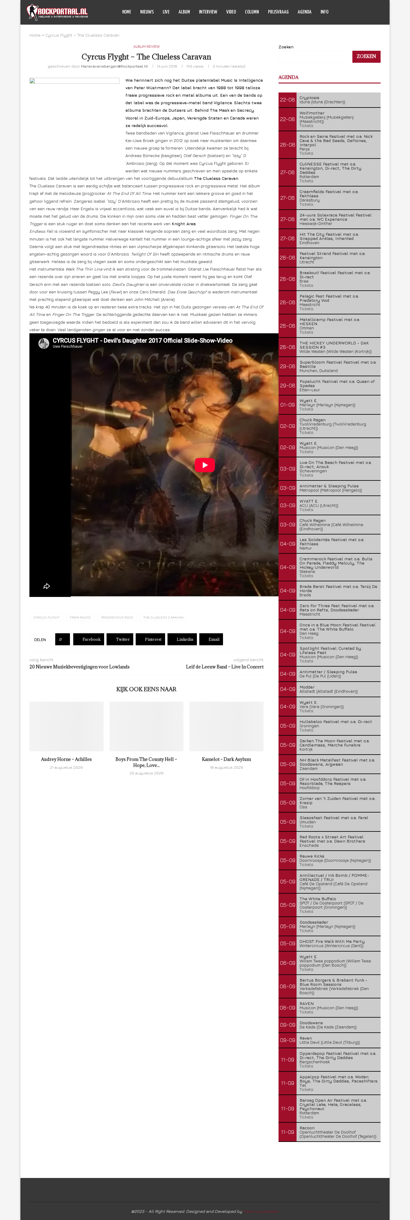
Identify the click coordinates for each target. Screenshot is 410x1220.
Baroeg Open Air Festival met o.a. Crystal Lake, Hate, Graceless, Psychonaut (333, 1104)
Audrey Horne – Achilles (66, 759)
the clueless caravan (163, 617)
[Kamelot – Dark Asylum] (226, 726)
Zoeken (286, 46)
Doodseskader (314, 922)
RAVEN (307, 1003)
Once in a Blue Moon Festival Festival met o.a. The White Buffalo (337, 626)
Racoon (307, 1127)
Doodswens (311, 1022)
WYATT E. (309, 501)
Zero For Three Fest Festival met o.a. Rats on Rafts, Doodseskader (337, 607)
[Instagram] (365, 12)
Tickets (306, 125)
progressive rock (117, 617)
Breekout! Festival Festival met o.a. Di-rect (335, 274)
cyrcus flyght (46, 617)
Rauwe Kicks (312, 855)
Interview (208, 12)
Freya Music (80, 617)
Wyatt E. (309, 400)
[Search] (381, 12)
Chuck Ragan (313, 419)
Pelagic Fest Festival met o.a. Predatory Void (329, 298)
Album (184, 12)
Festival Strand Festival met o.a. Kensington (333, 255)
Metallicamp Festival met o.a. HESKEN (330, 321)
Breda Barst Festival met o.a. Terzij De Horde (338, 588)
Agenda (305, 12)
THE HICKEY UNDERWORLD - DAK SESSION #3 (334, 345)
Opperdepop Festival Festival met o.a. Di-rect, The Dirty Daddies (338, 1055)
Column (252, 12)
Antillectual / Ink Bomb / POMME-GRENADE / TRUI (334, 877)
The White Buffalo (318, 898)
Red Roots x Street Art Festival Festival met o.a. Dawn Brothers (332, 838)
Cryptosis (309, 97)
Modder (307, 686)
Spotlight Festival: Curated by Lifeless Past (330, 650)
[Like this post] (64, 639)
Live (166, 12)
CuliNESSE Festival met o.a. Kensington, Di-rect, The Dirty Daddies (330, 168)
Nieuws (147, 12)
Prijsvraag (278, 12)
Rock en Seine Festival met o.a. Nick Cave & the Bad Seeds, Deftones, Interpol (336, 140)
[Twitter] (358, 12)
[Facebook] (352, 12)
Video (231, 12)
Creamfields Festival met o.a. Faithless (329, 193)
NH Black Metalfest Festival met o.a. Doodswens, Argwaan (337, 762)
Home (126, 12)
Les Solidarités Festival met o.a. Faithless (332, 541)
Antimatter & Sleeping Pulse (329, 485)
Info (324, 12)
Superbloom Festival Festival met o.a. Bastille (338, 364)
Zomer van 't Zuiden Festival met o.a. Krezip (337, 800)
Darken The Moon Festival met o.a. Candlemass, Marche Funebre (335, 742)
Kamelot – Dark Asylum (226, 759)
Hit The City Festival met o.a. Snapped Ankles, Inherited (329, 236)
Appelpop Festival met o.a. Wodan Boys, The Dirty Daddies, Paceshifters (339, 1078)
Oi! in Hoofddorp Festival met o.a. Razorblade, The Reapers (333, 781)
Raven (306, 1037)
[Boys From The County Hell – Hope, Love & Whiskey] (147, 726)
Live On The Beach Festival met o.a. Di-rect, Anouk (336, 464)
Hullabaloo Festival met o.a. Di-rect (336, 721)
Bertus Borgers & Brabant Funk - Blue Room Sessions (333, 982)
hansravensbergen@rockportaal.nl (114, 66)
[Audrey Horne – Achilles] (66, 726)
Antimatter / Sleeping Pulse (328, 671)
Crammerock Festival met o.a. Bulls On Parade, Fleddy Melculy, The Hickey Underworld (336, 563)
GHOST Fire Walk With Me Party (332, 941)
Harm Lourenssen (261, 1211)
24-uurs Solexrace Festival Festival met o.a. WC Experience (336, 217)
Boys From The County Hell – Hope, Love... (146, 762)
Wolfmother (312, 112)
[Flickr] (371, 12)
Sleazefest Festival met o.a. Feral (334, 817)
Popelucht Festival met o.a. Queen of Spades (337, 383)
